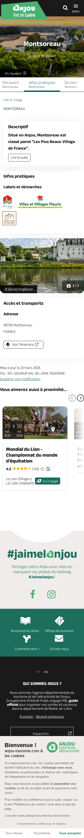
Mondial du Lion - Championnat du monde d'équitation (31, 454)
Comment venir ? (27, 649)
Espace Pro (41, 734)
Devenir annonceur (50, 716)
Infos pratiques (42, 84)
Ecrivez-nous (59, 649)
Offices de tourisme (59, 631)
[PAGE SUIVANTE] (80, 398)
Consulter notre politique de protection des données (37, 815)
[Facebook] (32, 595)
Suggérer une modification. (20, 379)
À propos (26, 716)
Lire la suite (19, 157)
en (46, 672)
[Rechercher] (64, 8)
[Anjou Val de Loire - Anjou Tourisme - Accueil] (24, 10)
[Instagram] (51, 595)
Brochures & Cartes (25, 631)
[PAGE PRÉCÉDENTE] (72, 398)
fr (38, 672)
